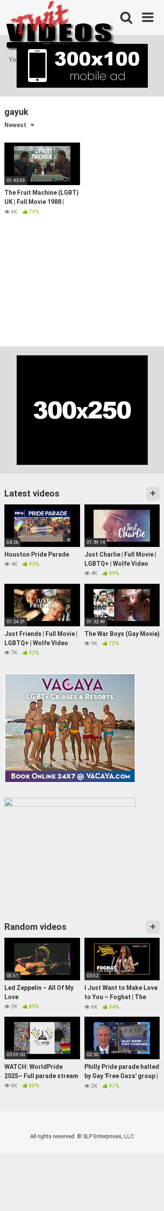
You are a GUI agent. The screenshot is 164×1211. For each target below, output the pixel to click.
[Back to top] (148, 1193)
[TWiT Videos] (61, 27)
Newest (15, 125)
